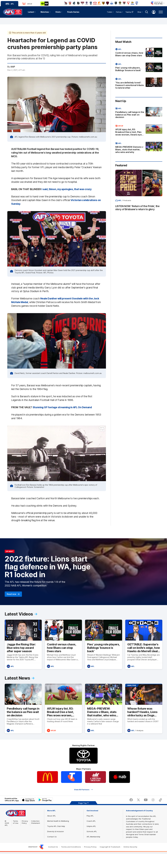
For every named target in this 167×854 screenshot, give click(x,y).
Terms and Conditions (71, 847)
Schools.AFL (92, 831)
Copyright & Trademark (110, 847)
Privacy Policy (25, 822)
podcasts (127, 200)
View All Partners (81, 789)
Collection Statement (35, 822)
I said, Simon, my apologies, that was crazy (66, 189)
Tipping (128, 12)
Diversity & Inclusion (55, 831)
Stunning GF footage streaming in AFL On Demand (62, 407)
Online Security (130, 847)
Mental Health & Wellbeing (58, 821)
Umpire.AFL (91, 826)
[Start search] (147, 12)
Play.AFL (90, 816)
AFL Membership (93, 837)
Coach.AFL (91, 821)
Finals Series (73, 12)
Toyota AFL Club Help (56, 826)
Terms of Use (15, 822)
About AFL (51, 816)
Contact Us (52, 837)
